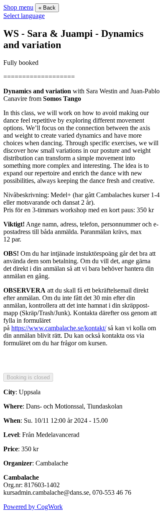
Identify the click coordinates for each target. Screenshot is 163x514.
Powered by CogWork (33, 506)
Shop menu (18, 7)
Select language (24, 15)
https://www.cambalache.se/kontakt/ (58, 328)
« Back (47, 8)
